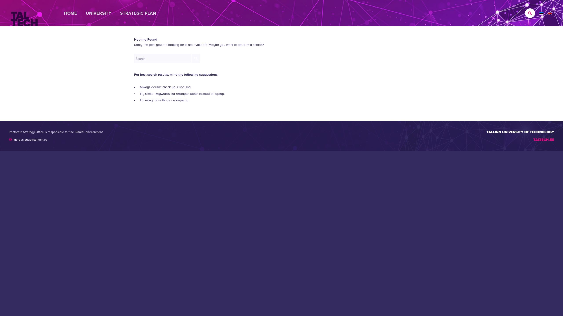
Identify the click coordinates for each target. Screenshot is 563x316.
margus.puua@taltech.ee (30, 139)
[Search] (528, 13)
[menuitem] (72, 13)
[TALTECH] (24, 13)
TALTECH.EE (543, 140)
